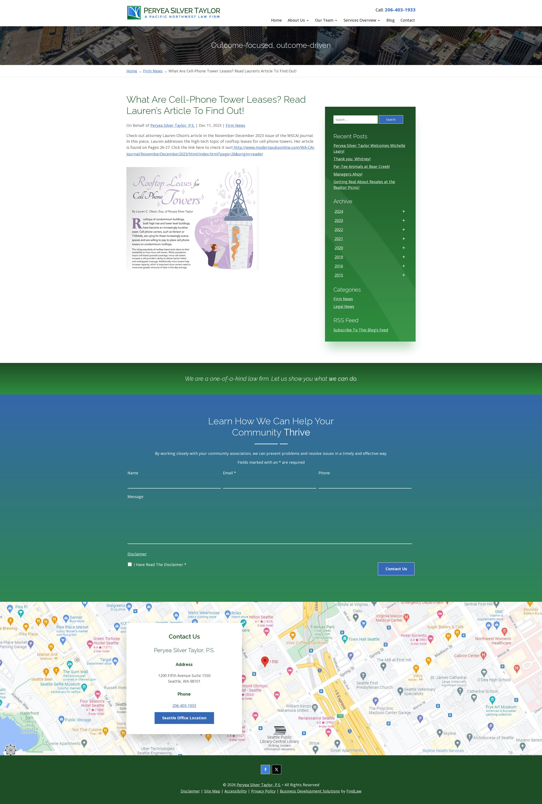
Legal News (343, 306)
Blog (390, 20)
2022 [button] (339, 229)
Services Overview (360, 20)
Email (229, 472)
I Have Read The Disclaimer (160, 564)
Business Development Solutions (310, 791)
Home (276, 20)
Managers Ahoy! (347, 174)
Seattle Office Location (184, 717)
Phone (324, 472)
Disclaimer (137, 553)
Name (132, 472)
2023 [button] (339, 220)
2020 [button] (339, 247)
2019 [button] (339, 256)
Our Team (324, 20)
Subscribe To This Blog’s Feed (360, 329)
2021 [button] (339, 238)
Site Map (212, 791)
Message (135, 496)
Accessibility (235, 791)
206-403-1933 (400, 9)
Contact (408, 20)
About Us (296, 20)
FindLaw (353, 791)
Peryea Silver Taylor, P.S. (172, 125)
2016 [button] (339, 265)
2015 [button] (339, 275)
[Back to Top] (537, 773)
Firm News (235, 125)
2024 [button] (339, 211)
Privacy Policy (263, 791)
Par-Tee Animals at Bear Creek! (361, 166)
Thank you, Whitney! (352, 158)
